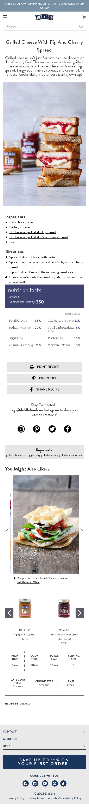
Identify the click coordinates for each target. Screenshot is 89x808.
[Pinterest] (55, 783)
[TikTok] (63, 783)
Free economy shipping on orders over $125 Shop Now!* (44, 6)
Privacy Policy (16, 798)
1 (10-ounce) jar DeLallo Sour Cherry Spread (38, 237)
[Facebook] (26, 783)
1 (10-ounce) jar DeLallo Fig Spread (32, 232)
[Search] (81, 27)
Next (82, 531)
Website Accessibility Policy (64, 798)
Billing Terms (36, 798)
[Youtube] (45, 783)
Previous (7, 531)
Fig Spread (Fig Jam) (25, 634)
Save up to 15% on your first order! (44, 762)
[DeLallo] (44, 17)
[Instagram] (35, 783)
